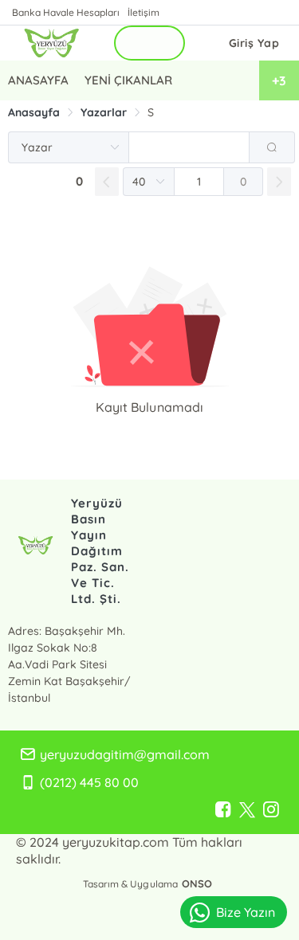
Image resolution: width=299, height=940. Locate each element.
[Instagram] (271, 810)
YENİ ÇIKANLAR (128, 80)
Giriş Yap (254, 43)
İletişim (143, 12)
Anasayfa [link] (34, 112)
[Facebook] (223, 810)
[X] (247, 810)
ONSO (197, 883)
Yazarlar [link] (104, 112)
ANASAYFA (38, 80)
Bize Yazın (245, 912)
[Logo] (51, 43)
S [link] (151, 112)
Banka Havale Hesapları (66, 12)
